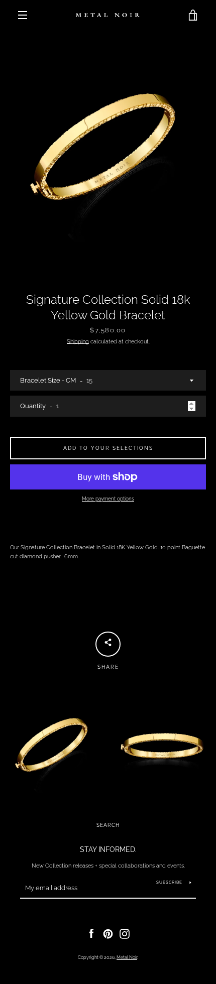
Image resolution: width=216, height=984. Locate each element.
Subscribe (169, 882)
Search (108, 825)
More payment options (108, 499)
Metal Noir (127, 957)
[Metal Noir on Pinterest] (108, 933)
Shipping (78, 341)
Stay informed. (108, 849)
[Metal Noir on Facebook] (91, 933)
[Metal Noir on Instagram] (125, 933)
